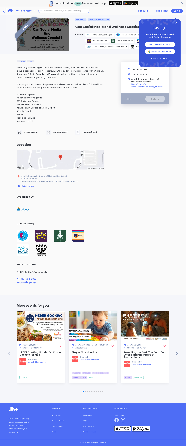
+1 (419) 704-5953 (26, 278)
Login (177, 11)
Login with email (161, 44)
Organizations (57, 426)
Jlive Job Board (58, 421)
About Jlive (56, 415)
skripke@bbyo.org (26, 282)
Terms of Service (89, 432)
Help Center (162, 11)
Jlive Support (119, 415)
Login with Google (161, 51)
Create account (160, 59)
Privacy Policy (88, 426)
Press (54, 432)
